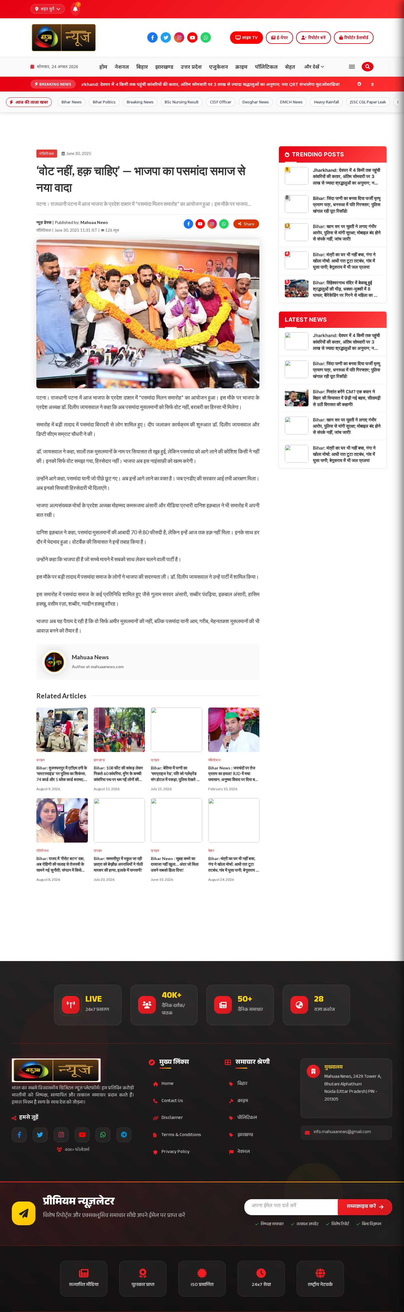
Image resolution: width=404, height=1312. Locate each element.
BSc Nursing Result (182, 102)
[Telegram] (219, 37)
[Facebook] (152, 37)
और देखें (311, 66)
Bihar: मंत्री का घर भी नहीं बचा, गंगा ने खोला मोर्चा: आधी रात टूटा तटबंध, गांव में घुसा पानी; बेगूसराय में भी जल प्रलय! (344, 261)
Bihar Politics (104, 102)
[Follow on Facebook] (188, 224)
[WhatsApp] (206, 37)
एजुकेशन (218, 66)
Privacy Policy (175, 1152)
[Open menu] (352, 66)
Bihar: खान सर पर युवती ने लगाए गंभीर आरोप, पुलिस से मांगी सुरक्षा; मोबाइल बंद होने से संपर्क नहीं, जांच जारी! (347, 233)
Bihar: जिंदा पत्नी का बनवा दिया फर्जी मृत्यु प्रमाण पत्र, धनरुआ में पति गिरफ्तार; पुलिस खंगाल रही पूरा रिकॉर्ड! (346, 204)
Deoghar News (256, 102)
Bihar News (72, 102)
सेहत (290, 66)
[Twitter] (166, 37)
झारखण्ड (164, 66)
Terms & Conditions (181, 1135)
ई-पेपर (282, 37)
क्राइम (241, 66)
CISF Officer (220, 102)
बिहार (142, 66)
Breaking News (140, 102)
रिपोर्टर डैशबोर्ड (356, 37)
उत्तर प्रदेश (191, 66)
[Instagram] (179, 37)
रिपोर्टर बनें (317, 37)
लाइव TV (250, 37)
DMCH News (291, 102)
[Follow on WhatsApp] (224, 224)
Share (249, 223)
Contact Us (172, 1101)
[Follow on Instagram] (212, 224)
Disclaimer (172, 1118)
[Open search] (368, 66)
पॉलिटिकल (266, 66)
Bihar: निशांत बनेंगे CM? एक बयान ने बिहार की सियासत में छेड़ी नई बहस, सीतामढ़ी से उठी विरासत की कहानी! (346, 398)
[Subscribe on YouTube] (200, 224)
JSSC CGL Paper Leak (368, 102)
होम (103, 66)
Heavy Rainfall (326, 102)
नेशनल (122, 66)
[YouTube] (192, 37)
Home (167, 1084)
